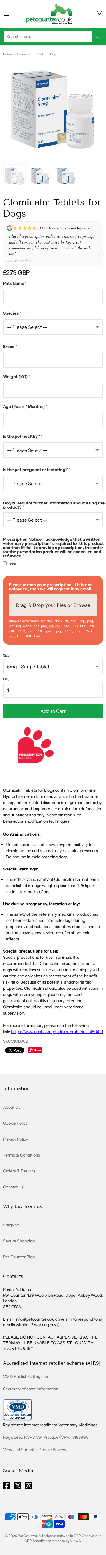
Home (7, 54)
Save (37, 1050)
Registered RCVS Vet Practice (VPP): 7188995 (45, 1437)
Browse (82, 605)
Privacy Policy (15, 1139)
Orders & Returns (19, 1171)
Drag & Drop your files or (53, 605)
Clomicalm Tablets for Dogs (37, 54)
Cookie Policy (15, 1123)
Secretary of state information (30, 1388)
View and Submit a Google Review (34, 1449)
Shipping (11, 1225)
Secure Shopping (19, 1241)
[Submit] (97, 37)
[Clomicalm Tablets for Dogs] (14, 175)
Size (6, 656)
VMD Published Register (26, 1376)
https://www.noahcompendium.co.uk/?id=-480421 (57, 1031)
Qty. (6, 679)
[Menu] (11, 13)
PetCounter (27, 1535)
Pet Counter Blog (19, 1257)
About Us (11, 1107)
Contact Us (13, 1187)
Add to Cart (53, 711)
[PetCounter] (48, 14)
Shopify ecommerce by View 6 (57, 1540)
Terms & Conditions (21, 1155)
